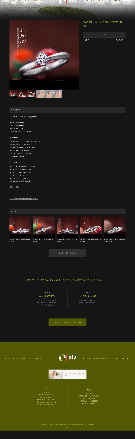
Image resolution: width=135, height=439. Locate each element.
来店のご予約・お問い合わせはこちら (67, 328)
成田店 (89, 395)
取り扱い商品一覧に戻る (67, 259)
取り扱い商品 (14, 13)
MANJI (16, 364)
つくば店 (45, 394)
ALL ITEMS (113, 364)
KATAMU (87, 364)
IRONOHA (39, 364)
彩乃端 (21, 13)
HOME (6, 13)
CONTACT (126, 364)
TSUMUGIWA (100, 364)
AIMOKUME (26, 364)
